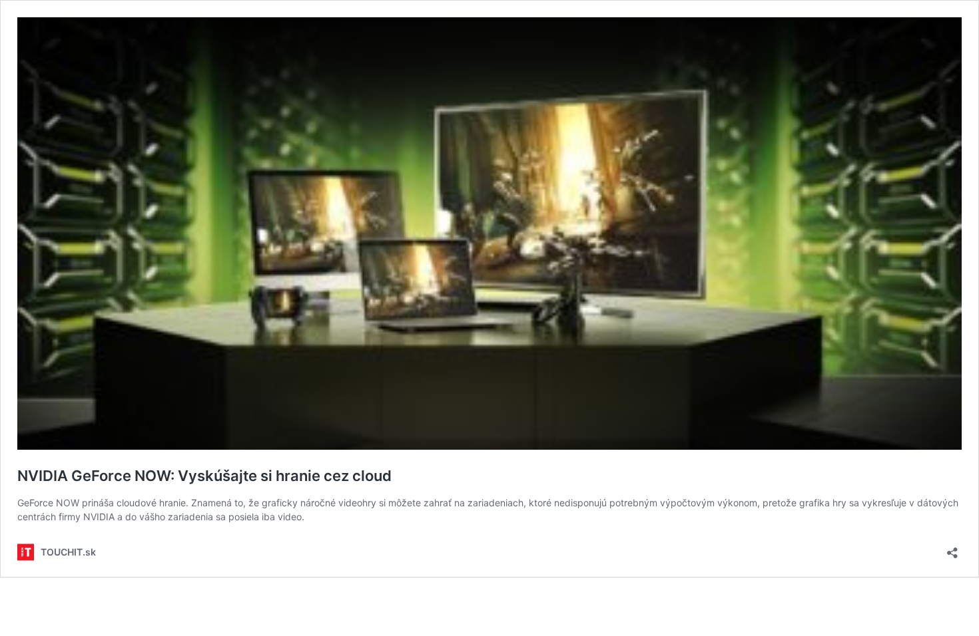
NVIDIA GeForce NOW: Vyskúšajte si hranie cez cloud (204, 475)
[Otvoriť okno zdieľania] (952, 548)
